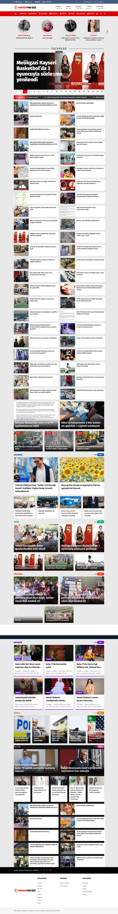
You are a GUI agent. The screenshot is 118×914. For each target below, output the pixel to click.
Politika (55, 13)
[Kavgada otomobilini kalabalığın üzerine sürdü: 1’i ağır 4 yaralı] (67, 242)
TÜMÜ (59, 52)
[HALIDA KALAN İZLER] (21, 125)
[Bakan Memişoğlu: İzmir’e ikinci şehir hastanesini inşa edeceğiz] (21, 281)
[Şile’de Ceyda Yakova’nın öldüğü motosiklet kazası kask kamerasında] (67, 307)
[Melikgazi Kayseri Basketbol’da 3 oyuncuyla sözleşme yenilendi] (21, 242)
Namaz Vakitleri (64, 883)
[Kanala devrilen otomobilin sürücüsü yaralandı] (67, 268)
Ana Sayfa (85, 883)
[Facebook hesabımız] (92, 2)
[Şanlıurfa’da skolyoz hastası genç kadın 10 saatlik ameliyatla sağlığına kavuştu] (67, 255)
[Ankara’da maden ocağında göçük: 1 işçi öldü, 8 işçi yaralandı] (21, 321)
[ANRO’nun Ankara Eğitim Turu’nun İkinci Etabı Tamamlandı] (67, 866)
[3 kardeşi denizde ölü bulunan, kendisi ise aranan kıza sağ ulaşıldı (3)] (21, 360)
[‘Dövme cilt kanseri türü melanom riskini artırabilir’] (96, 780)
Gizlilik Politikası (87, 892)
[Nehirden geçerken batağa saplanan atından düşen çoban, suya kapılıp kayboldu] (21, 399)
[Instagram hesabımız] (98, 2)
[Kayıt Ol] (97, 13)
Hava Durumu (64, 886)
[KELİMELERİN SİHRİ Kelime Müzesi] (21, 138)
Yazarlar (23, 13)
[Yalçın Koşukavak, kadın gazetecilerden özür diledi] (21, 216)
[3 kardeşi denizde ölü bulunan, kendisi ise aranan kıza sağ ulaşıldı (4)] (67, 334)
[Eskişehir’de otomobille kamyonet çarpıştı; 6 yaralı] (21, 255)
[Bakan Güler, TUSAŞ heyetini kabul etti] (21, 386)
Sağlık (91, 13)
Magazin (82, 13)
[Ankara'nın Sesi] (25, 8)
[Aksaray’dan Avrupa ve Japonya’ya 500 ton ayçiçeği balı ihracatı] (82, 469)
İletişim (85, 894)
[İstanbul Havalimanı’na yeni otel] (47, 502)
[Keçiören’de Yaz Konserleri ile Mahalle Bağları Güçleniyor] (67, 164)
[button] (16, 13)
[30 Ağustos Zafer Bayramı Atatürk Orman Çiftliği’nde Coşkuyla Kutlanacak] (67, 190)
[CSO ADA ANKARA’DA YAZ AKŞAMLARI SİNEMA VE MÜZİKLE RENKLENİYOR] (21, 853)
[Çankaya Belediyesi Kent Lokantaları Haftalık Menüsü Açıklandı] (21, 203)
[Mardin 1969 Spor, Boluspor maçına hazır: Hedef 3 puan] (21, 307)
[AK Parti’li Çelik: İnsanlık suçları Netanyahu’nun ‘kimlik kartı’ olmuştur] (67, 321)
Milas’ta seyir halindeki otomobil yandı (62, 97)
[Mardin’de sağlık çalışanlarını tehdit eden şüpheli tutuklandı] (21, 268)
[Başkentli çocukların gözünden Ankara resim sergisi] (67, 853)
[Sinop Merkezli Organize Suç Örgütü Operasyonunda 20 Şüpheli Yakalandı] (67, 203)
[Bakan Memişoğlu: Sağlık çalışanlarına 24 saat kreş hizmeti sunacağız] (59, 780)
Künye (39, 903)
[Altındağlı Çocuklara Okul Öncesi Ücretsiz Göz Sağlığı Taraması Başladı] (67, 177)
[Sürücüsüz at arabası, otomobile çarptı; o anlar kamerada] (67, 281)
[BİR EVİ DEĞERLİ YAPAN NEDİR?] (67, 112)
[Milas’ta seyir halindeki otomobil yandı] (67, 229)
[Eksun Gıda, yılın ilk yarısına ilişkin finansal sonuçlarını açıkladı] (70, 502)
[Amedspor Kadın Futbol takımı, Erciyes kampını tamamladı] (67, 386)
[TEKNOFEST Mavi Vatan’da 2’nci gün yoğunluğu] (67, 399)
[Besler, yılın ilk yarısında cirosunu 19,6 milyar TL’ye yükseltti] (93, 502)
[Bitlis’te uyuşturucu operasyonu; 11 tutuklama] (21, 347)
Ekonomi (44, 13)
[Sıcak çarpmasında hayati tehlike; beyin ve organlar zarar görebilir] (22, 780)
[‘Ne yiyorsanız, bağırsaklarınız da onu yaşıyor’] (40, 780)
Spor (72, 13)
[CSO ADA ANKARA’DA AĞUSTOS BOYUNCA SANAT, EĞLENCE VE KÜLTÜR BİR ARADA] (67, 125)
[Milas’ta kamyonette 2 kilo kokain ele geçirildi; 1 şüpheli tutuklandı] (21, 229)
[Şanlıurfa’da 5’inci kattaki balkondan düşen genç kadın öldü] (21, 294)
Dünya (64, 13)
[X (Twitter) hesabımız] (95, 2)
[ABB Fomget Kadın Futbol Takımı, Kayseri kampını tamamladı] (67, 373)
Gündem (34, 13)
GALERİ (19, 2)
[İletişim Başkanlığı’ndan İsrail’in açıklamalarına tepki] (67, 216)
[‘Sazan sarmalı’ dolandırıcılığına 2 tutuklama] (67, 347)
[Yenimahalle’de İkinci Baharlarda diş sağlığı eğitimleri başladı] (67, 151)
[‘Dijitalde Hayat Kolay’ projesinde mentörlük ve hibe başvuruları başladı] (24, 502)
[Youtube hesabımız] (101, 2)
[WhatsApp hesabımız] (103, 2)
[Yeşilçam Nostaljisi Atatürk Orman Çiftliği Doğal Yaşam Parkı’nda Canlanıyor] (21, 177)
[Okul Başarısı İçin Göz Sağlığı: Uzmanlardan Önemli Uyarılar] (21, 190)
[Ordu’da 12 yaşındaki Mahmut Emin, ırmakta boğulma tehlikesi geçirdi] (67, 360)
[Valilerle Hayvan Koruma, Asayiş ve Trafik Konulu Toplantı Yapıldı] (21, 164)
